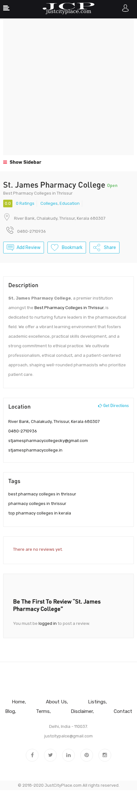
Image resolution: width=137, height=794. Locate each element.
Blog (10, 711)
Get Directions (115, 405)
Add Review (28, 247)
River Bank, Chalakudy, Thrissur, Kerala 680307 (59, 218)
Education (70, 203)
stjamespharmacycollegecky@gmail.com (48, 440)
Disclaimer (82, 711)
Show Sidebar (25, 162)
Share (109, 247)
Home (18, 702)
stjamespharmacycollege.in (35, 450)
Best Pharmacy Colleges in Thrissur (69, 307)
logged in (48, 623)
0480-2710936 (22, 431)
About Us (56, 702)
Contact (123, 711)
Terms (43, 711)
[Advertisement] (68, 86)
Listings (97, 702)
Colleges (49, 203)
